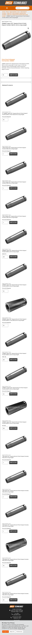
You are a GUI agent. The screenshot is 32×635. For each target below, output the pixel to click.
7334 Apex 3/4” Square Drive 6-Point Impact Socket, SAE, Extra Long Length (15, 594)
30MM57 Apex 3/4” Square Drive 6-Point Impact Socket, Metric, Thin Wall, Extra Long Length (14, 319)
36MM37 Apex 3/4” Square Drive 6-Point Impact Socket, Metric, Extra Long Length (14, 251)
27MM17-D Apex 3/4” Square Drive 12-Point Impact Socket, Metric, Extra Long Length (15, 388)
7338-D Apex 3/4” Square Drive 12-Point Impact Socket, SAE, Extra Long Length (14, 148)
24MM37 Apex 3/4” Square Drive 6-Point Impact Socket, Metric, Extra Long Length (14, 422)
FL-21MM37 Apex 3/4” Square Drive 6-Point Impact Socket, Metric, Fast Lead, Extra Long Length (15, 114)
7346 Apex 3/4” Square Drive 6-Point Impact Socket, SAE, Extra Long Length (15, 525)
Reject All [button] (12, 631)
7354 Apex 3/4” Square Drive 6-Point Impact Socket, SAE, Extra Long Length (15, 491)
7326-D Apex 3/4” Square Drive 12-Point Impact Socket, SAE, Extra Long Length (14, 182)
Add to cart (13, 75)
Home (3, 11)
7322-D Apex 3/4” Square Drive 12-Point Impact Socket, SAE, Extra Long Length (14, 217)
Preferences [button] (19, 631)
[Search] (28, 8)
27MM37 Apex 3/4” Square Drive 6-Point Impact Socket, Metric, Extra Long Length (14, 354)
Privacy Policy (21, 628)
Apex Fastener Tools (14, 11)
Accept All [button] (5, 631)
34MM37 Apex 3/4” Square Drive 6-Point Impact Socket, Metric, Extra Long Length (14, 285)
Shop (7, 11)
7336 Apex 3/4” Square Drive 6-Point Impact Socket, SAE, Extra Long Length (15, 560)
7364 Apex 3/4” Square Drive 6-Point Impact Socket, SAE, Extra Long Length (15, 457)
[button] (7, 8)
